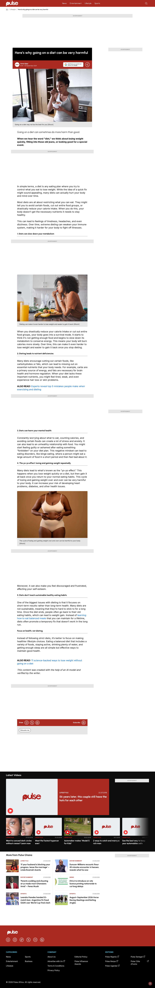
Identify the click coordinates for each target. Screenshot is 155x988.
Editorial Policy (81, 957)
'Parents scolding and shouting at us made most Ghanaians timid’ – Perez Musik (34, 884)
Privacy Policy (54, 970)
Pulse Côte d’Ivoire (135, 962)
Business (28, 961)
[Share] (87, 64)
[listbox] (77, 833)
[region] (77, 833)
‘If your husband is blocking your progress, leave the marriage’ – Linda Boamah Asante (35, 867)
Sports (97, 3)
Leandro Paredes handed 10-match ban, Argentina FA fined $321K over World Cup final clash (35, 900)
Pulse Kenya (110, 961)
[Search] (146, 3)
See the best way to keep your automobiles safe (133, 842)
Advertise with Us (55, 961)
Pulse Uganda (111, 966)
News (64, 3)
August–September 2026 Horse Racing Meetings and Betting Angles (84, 900)
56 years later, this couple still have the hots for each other (83, 798)
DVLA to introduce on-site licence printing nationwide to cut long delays (83, 884)
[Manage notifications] (150, 983)
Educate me (24, 730)
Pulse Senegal (137, 957)
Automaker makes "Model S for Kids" (77, 842)
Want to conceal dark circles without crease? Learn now (19, 842)
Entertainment (76, 3)
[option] (19, 834)
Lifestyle (88, 3)
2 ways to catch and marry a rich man (106, 842)
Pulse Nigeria (111, 957)
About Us (51, 957)
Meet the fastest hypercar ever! (47, 842)
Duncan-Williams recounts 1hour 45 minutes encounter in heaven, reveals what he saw (84, 867)
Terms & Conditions (56, 966)
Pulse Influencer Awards (81, 962)
